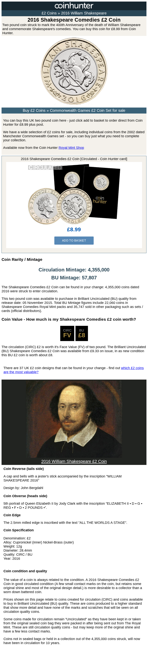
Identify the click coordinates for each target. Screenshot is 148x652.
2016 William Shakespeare (84, 13)
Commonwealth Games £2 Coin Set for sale (87, 110)
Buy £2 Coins (34, 110)
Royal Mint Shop (71, 148)
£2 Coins (49, 13)
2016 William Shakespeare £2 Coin (74, 461)
